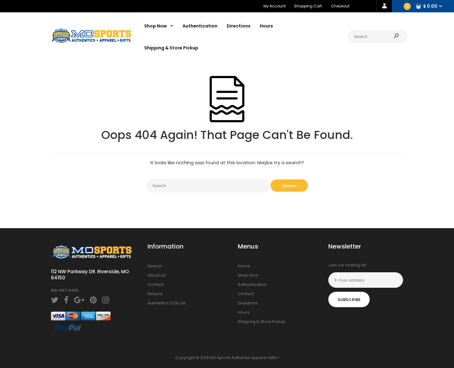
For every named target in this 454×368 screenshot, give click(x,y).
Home (244, 266)
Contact (156, 284)
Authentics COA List (167, 303)
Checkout (340, 6)
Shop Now (248, 275)
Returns (155, 294)
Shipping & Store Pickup (261, 321)
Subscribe (349, 300)
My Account (274, 6)
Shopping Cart (308, 6)
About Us (157, 275)
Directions (248, 303)
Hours (244, 312)
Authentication (252, 284)
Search (155, 266)
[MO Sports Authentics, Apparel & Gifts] (91, 42)
